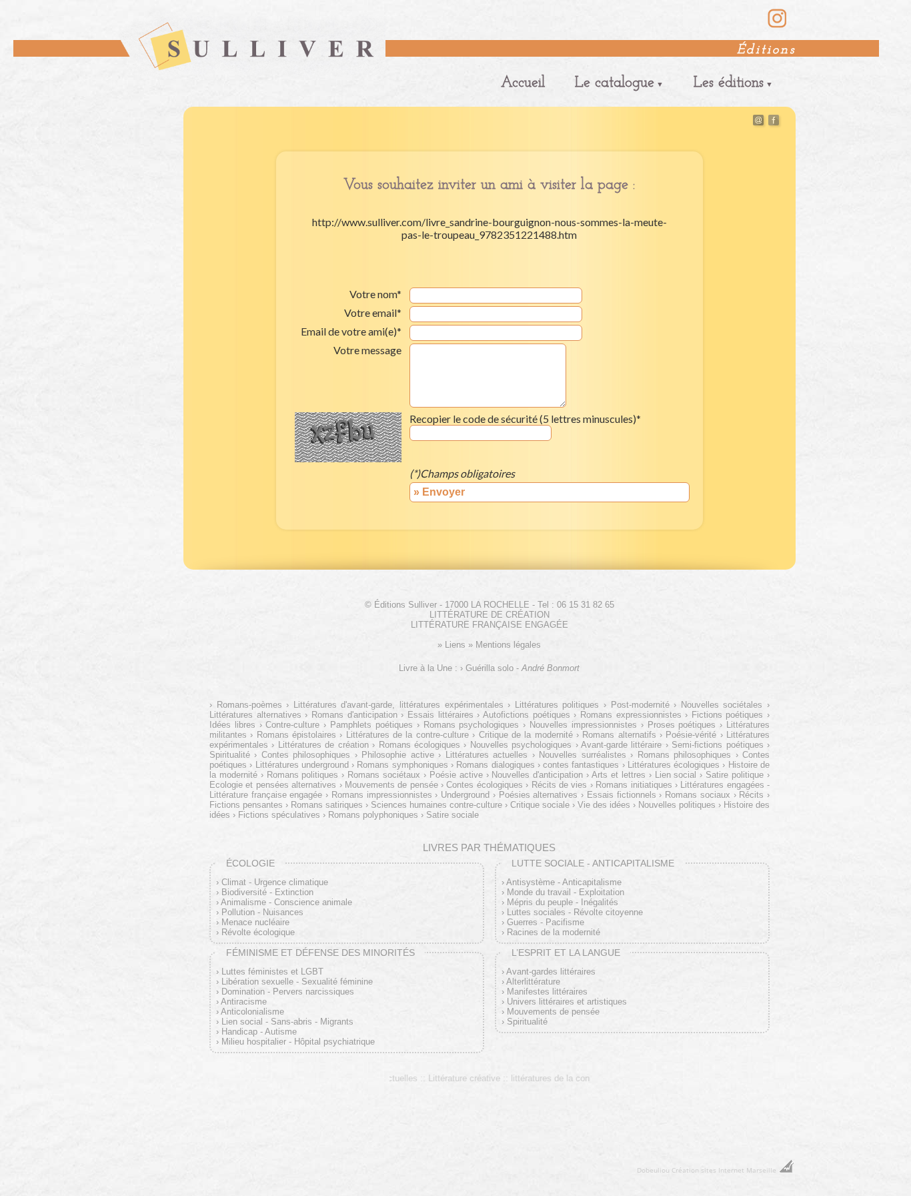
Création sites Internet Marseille (724, 1170)
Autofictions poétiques (526, 715)
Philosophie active (397, 755)
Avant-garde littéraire (621, 745)
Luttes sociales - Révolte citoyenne (575, 912)
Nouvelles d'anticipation (537, 775)
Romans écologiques (419, 745)
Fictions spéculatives (279, 815)
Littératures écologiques (674, 765)
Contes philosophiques (305, 755)
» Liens (451, 645)
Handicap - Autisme (259, 1032)
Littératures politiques (557, 705)
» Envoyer (439, 492)
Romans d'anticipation (354, 715)
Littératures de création (323, 745)
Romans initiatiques (634, 785)
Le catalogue (614, 83)
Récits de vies (559, 785)
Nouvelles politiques (677, 805)
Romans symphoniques (402, 765)
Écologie (250, 863)
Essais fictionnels (621, 795)
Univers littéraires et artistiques (567, 1002)
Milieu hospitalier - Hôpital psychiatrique (298, 1042)
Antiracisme (244, 1002)
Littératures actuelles (486, 755)
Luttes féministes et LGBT (272, 972)
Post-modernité (640, 705)
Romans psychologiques (471, 725)
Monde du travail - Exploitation (565, 892)
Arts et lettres (619, 775)
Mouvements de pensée (391, 785)
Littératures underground (302, 765)
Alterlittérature (533, 982)
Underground (465, 795)
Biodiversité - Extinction (267, 892)
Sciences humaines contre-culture (436, 805)
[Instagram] (777, 26)
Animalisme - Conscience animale (286, 902)
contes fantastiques (581, 765)
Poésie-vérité (691, 735)
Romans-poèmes (249, 705)
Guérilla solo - (523, 668)
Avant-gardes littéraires (551, 972)
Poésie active (456, 775)
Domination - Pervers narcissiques (287, 992)
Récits (751, 795)
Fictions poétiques (727, 715)
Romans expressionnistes (630, 715)
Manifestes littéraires (547, 992)
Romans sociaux (697, 795)
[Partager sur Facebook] (773, 122)
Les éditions (729, 83)
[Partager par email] (758, 122)
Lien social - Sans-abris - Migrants (287, 1022)
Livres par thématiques (489, 847)
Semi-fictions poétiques (717, 745)
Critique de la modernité (525, 735)
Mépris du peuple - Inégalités (562, 902)
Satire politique (735, 775)
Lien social (676, 775)
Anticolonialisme (252, 1012)
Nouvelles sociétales (721, 705)
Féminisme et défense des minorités (320, 952)
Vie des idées (604, 805)
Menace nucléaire (255, 922)
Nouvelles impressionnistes (583, 725)
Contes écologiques (484, 785)
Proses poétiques (682, 725)
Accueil (523, 83)
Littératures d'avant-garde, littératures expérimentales (398, 705)
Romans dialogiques (495, 765)
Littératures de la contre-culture (407, 735)
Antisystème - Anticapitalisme (564, 882)
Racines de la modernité (553, 932)
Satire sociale (452, 815)
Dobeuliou (653, 1170)
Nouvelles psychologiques (521, 745)
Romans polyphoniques (373, 815)
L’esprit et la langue (566, 952)
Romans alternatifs (619, 735)
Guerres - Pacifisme (545, 922)
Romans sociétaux (383, 775)
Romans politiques (303, 775)
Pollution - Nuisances (262, 912)
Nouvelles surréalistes (582, 755)
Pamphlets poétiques (371, 725)
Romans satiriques (327, 805)
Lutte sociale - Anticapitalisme (593, 863)
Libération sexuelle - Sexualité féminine (297, 982)
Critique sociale (540, 805)
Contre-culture (292, 725)
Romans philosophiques (684, 755)
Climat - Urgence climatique (274, 882)
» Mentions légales (504, 645)
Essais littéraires (440, 715)
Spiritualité (527, 1022)
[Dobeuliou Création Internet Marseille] (786, 1170)
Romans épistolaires (296, 735)
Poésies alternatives (538, 795)
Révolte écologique (258, 932)
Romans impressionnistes (381, 795)
